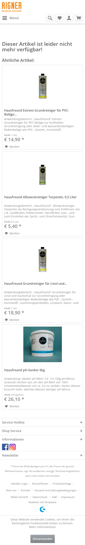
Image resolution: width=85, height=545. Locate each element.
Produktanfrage (62, 483)
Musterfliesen (40, 483)
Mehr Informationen (42, 527)
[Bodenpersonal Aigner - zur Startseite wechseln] (12, 7)
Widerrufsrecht (19, 497)
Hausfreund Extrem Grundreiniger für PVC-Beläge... (36, 112)
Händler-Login (19, 483)
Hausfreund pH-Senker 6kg (24, 370)
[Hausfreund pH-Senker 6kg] (42, 344)
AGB (54, 497)
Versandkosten (37, 471)
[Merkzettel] (59, 18)
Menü (14, 18)
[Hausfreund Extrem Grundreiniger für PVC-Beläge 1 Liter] (42, 84)
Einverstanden (42, 539)
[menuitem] (10, 18)
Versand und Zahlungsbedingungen (55, 490)
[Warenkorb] (79, 18)
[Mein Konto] (69, 18)
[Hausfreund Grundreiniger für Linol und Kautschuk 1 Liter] (42, 258)
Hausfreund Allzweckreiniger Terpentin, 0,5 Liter (40, 197)
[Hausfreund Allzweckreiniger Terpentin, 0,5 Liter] (42, 171)
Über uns (11, 490)
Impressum (68, 497)
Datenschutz (40, 497)
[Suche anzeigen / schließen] (50, 18)
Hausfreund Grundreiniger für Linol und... (35, 284)
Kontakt (25, 490)
